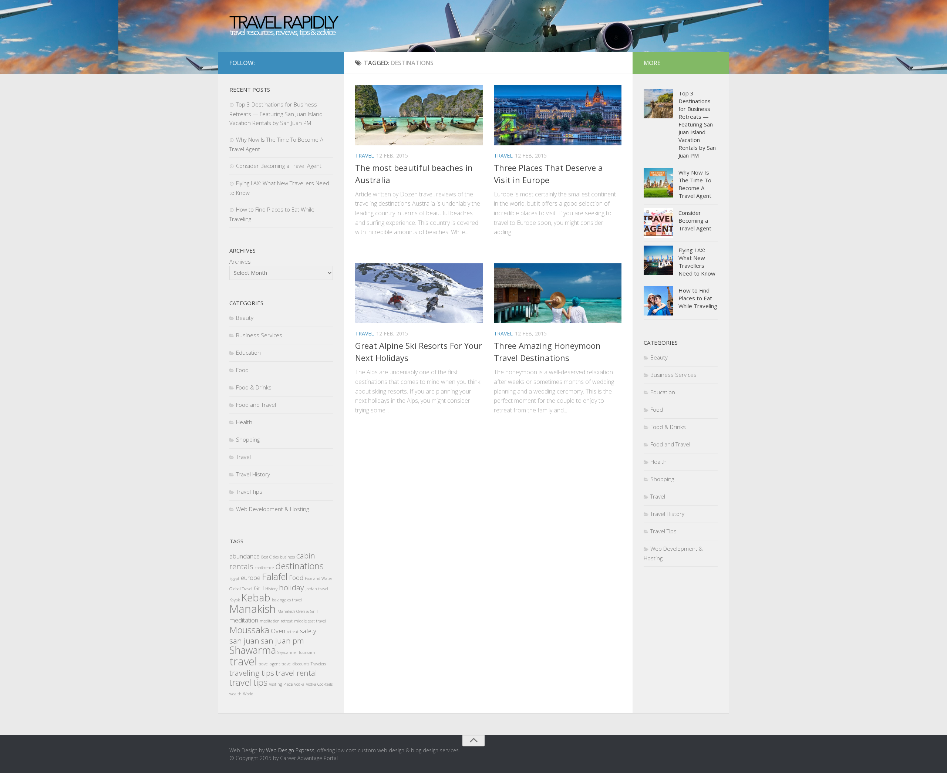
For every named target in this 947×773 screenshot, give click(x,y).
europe (250, 577)
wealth (235, 693)
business (287, 557)
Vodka (299, 684)
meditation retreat (276, 621)
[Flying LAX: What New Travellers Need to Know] (658, 260)
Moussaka (249, 630)
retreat (293, 631)
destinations (299, 566)
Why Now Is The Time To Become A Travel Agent (694, 184)
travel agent (269, 663)
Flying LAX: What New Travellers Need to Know (696, 261)
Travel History (253, 474)
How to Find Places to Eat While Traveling (697, 298)
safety (308, 631)
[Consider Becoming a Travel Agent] (658, 223)
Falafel (274, 576)
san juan (244, 640)
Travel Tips (249, 491)
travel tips (248, 682)
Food (242, 370)
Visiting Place (281, 684)
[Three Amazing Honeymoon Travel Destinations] (557, 293)
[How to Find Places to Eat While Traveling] (658, 300)
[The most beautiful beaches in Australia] (419, 115)
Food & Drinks (254, 387)
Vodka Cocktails (319, 684)
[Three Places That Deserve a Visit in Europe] (557, 115)
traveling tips (251, 673)
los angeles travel (287, 599)
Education (248, 352)
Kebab (255, 597)
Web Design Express (290, 750)
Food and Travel (256, 404)
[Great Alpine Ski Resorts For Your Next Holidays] (419, 293)
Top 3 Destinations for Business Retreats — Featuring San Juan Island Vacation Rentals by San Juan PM (276, 113)
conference (264, 567)
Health (244, 422)
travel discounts (295, 663)
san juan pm (282, 640)
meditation (243, 620)
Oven (278, 631)
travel (243, 661)
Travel (364, 155)
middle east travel (310, 621)
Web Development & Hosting (272, 509)
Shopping (248, 439)
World (248, 693)
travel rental (296, 673)
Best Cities (270, 557)
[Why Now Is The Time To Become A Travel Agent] (658, 183)
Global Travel (240, 588)
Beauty (244, 317)
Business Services (259, 335)
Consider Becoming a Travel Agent (278, 165)
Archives (240, 261)
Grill (259, 588)
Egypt (234, 578)
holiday (291, 587)
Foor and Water (318, 578)
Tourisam (307, 652)
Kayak (234, 599)
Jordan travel (317, 588)
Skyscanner (287, 652)
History (271, 588)
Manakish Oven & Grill (297, 611)
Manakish (252, 608)
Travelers (318, 663)
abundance (244, 556)
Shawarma (252, 650)
